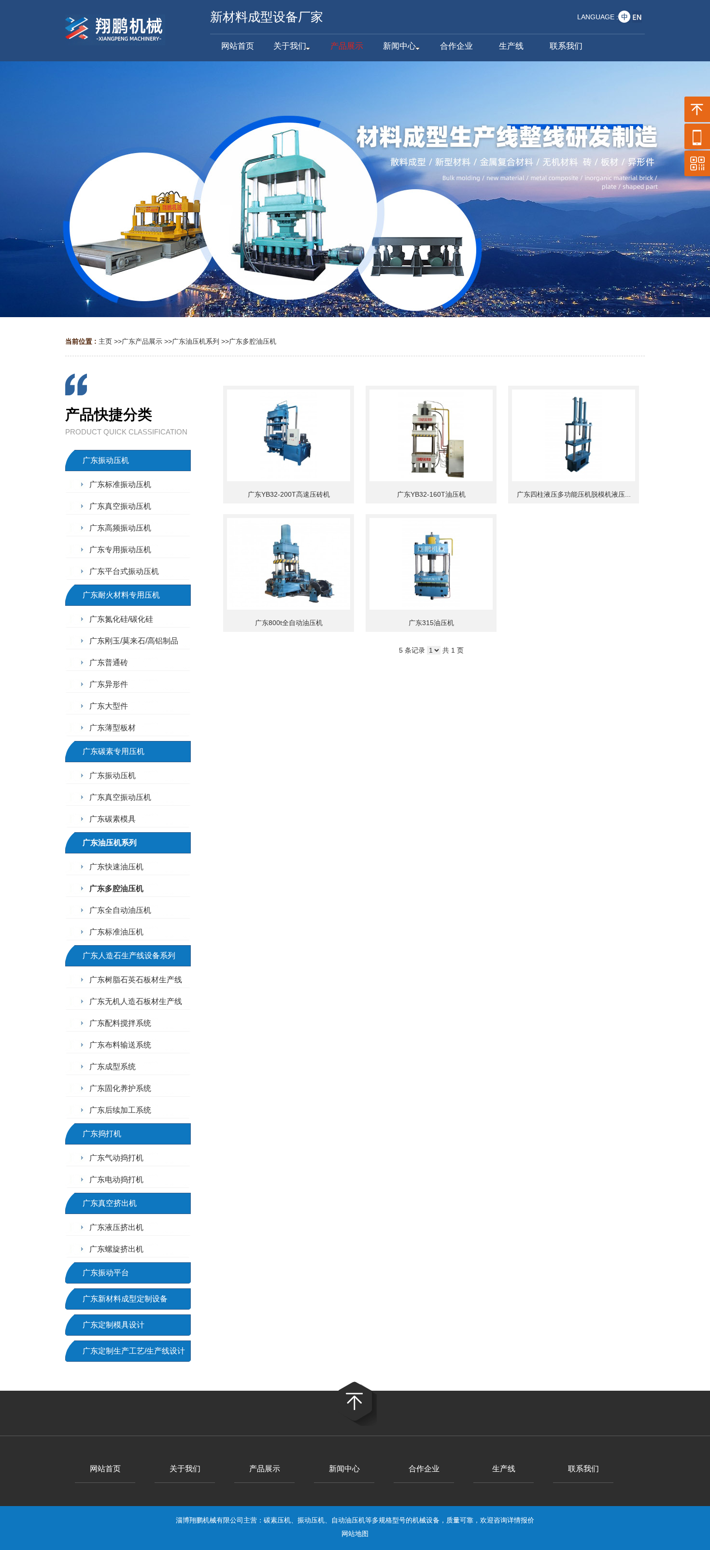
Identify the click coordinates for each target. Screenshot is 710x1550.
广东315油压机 (431, 623)
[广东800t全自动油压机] (288, 564)
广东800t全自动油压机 (289, 623)
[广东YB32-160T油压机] (431, 435)
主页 (105, 341)
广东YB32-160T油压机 (431, 494)
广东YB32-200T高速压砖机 (289, 494)
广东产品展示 (142, 341)
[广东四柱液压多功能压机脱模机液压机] (573, 435)
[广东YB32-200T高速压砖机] (288, 435)
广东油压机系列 (195, 341)
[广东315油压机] (431, 564)
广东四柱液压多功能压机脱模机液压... (574, 494)
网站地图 (355, 1533)
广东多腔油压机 (252, 341)
